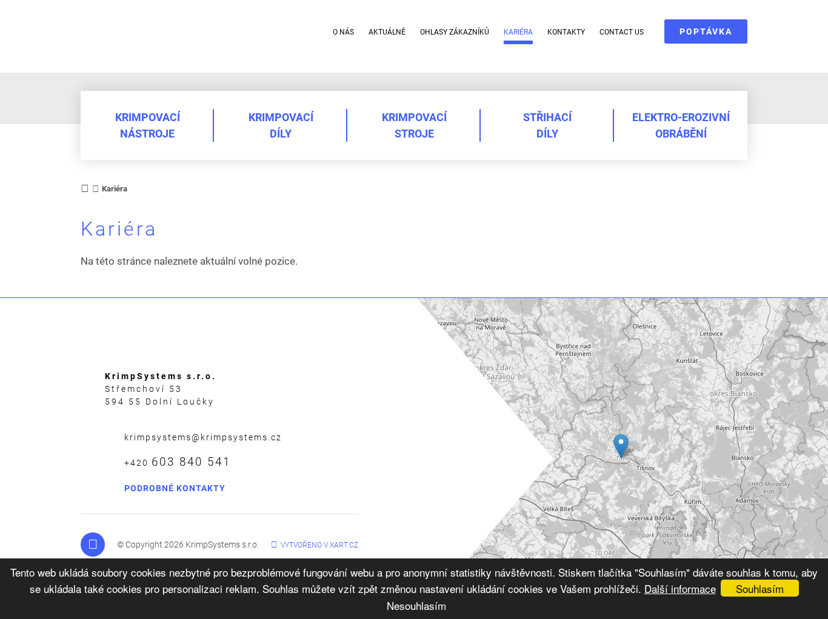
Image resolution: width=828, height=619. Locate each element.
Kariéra (518, 32)
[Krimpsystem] (161, 34)
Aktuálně (387, 32)
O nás (343, 32)
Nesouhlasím (416, 605)
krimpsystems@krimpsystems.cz (203, 437)
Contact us (621, 32)
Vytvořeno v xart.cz (319, 545)
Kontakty (566, 32)
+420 (177, 462)
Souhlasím (760, 588)
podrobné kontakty (174, 488)
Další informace (680, 588)
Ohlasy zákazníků (454, 32)
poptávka (705, 31)
